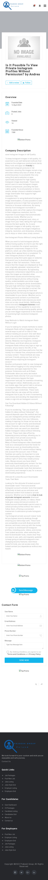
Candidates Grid (10, 814)
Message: (8, 641)
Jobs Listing (9, 782)
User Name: (9, 612)
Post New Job (10, 779)
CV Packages (9, 808)
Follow (27, 83)
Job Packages (10, 775)
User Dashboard (11, 805)
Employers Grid (10, 791)
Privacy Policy (35, 654)
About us (8, 817)
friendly (29, 166)
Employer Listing (11, 788)
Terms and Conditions (16, 654)
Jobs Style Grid (10, 785)
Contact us (9, 821)
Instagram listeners (27, 305)
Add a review (14, 83)
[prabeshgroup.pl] (13, 5)
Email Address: (10, 621)
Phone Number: (10, 631)
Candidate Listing (11, 811)
